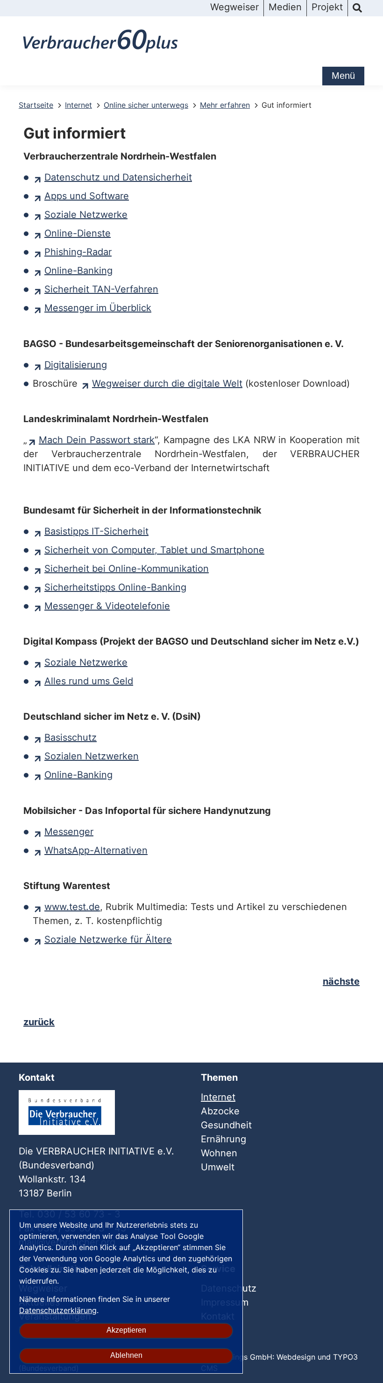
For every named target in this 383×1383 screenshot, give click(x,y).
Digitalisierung (75, 364)
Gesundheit (226, 1125)
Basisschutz (70, 737)
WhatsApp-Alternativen (96, 850)
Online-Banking (78, 270)
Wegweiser (234, 7)
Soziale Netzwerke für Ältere (108, 939)
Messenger (68, 831)
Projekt (327, 7)
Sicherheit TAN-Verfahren (101, 289)
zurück (39, 1022)
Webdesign (296, 1357)
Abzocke (220, 1111)
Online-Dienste (77, 233)
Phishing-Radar (78, 251)
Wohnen (219, 1153)
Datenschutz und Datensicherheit (118, 177)
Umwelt (217, 1167)
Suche (357, 8)
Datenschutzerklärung (58, 1310)
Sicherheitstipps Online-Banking (115, 587)
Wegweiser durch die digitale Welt (167, 383)
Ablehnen (126, 1355)
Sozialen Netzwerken (91, 756)
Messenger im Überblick (97, 307)
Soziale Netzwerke (86, 214)
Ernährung (223, 1139)
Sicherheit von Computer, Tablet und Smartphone (154, 550)
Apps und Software (86, 196)
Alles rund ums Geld (88, 681)
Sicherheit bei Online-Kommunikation (126, 568)
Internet (218, 1097)
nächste (341, 981)
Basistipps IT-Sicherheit (96, 531)
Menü (343, 75)
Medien (285, 7)
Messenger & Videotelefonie (107, 606)
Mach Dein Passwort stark (97, 439)
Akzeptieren (126, 1330)
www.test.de (72, 906)
